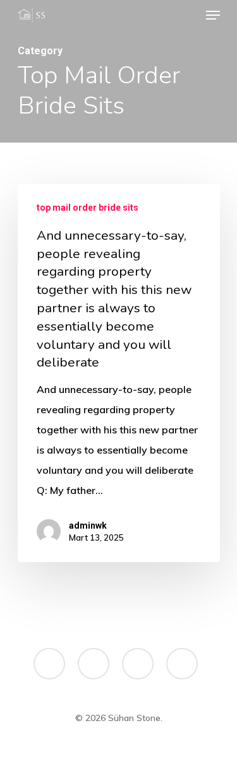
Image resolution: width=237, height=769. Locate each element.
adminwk (88, 525)
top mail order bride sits (87, 208)
